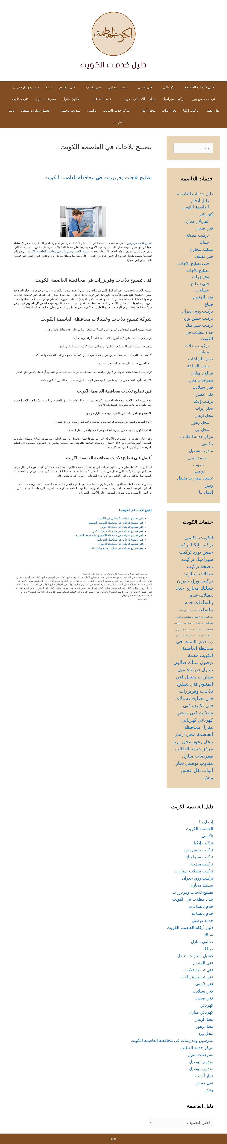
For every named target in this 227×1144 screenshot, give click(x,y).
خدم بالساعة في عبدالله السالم (201, 636)
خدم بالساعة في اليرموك (184, 629)
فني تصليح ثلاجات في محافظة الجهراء (120, 543)
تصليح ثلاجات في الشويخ (73, 580)
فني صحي (145, 87)
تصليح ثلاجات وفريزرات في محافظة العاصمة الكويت (98, 177)
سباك (204, 242)
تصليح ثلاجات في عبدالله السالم (78, 591)
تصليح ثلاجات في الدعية (85, 577)
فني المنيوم (67, 87)
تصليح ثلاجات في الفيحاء (69, 584)
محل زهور (200, 422)
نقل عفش (212, 110)
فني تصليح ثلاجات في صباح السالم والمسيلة (117, 548)
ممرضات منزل (45, 99)
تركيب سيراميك (173, 99)
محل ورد (201, 429)
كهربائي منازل (196, 221)
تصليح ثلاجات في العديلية (94, 584)
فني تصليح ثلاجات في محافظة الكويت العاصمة (115, 522)
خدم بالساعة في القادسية (183, 623)
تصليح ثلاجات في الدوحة (60, 577)
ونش (10, 110)
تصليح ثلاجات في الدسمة (110, 577)
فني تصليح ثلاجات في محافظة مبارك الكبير (118, 531)
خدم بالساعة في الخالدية (187, 611)
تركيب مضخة (197, 235)
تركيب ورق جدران (26, 87)
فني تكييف (93, 87)
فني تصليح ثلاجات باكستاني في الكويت (120, 518)
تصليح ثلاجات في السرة (123, 580)
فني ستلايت (20, 99)
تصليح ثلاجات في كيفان (133, 595)
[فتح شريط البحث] (104, 122)
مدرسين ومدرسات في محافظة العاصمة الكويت (172, 1040)
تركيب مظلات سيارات (193, 870)
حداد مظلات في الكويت (139, 99)
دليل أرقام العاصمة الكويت (190, 927)
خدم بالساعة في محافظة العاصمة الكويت (194, 648)
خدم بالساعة (198, 365)
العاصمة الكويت (140, 573)
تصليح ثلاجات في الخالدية (136, 577)
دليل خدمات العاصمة (199, 87)
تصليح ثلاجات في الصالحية (47, 580)
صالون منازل (72, 99)
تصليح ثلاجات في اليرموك (49, 588)
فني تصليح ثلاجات (193, 263)
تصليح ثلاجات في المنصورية (125, 588)
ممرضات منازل (197, 756)
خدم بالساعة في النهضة (204, 629)
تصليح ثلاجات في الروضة (35, 577)
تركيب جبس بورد (203, 99)
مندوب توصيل (70, 110)
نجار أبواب (169, 110)
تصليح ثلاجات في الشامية (98, 580)
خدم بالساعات (102, 99)
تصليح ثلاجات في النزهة (99, 588)
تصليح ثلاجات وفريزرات (138, 243)
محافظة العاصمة (91, 573)
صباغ (49, 87)
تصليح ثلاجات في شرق (106, 591)
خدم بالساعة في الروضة (204, 617)
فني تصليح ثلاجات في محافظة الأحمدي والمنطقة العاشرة (109, 535)
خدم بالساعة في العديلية (204, 623)
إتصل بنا (119, 122)
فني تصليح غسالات (194, 698)
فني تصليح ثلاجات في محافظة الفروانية (120, 539)
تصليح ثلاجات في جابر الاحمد (132, 591)
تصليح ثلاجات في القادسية (43, 584)
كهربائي (168, 87)
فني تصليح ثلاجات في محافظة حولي (121, 526)
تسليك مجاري (117, 87)
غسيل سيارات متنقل (35, 110)
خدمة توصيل (198, 457)
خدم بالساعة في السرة (185, 617)
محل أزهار (148, 110)
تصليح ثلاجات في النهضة (74, 588)
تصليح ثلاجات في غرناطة (49, 591)
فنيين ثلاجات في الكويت (136, 510)
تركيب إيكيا (191, 110)
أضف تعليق (142, 598)
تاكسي (91, 110)
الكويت (128, 573)
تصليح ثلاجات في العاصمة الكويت (124, 584)
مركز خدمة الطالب (116, 110)
